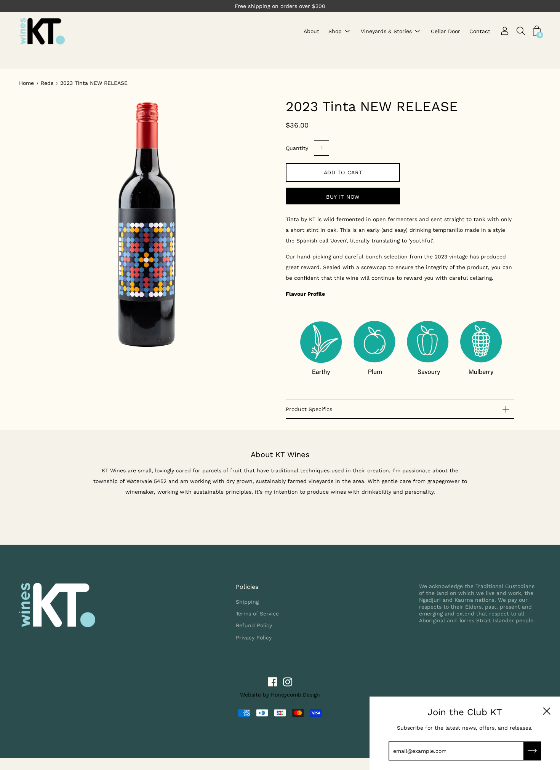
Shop (335, 31)
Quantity (297, 148)
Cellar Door (445, 31)
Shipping (247, 602)
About (311, 31)
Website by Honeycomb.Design (280, 695)
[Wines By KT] (42, 31)
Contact (479, 31)
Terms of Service (257, 614)
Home (26, 83)
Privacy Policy (254, 637)
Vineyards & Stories (386, 31)
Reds (47, 83)
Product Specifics (309, 409)
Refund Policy (254, 625)
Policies (247, 586)
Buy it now (343, 197)
